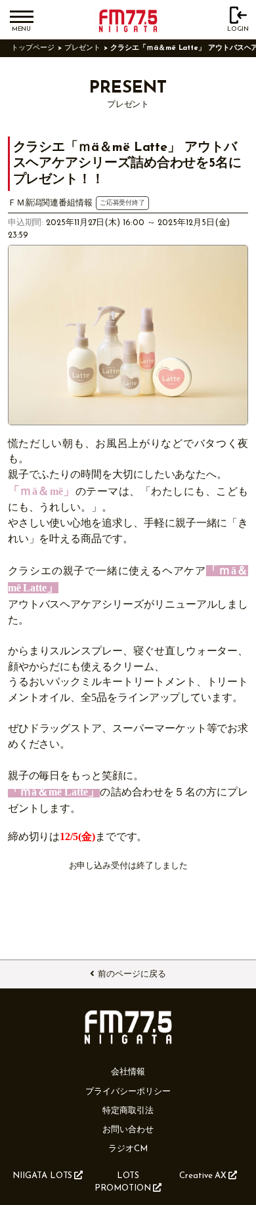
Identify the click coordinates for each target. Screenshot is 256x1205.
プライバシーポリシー (127, 1092)
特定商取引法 (128, 1111)
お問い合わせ (128, 1130)
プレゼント (82, 48)
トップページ (32, 48)
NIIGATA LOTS (42, 1176)
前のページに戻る (131, 974)
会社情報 (128, 1072)
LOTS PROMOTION (122, 1182)
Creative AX (202, 1176)
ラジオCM (128, 1149)
